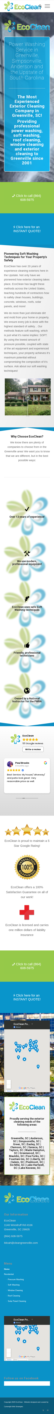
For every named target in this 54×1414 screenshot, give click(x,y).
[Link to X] (43, 1410)
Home (6, 1269)
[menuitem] (39, 6)
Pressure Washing (16, 1279)
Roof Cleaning (14, 1296)
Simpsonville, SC (29, 1141)
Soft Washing (14, 1285)
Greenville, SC (19, 1138)
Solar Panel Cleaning (17, 1301)
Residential (9, 1274)
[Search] (39, 6)
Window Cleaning (15, 1290)
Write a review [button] (33, 749)
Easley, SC (33, 1144)
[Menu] (46, 6)
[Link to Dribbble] (47, 1410)
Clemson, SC (18, 1147)
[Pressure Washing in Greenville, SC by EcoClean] (22, 6)
